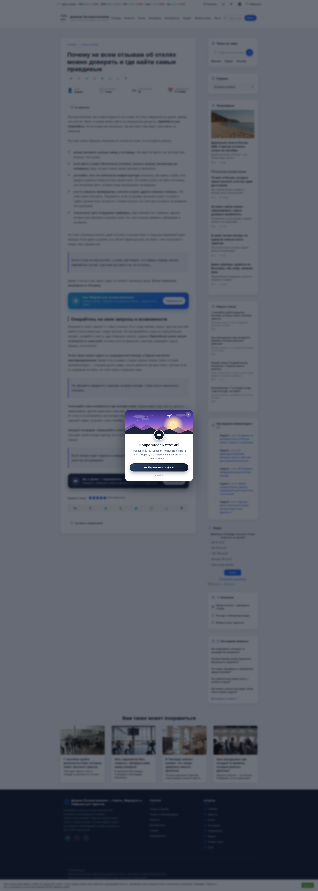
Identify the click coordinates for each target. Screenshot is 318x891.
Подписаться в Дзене (161, 467)
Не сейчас (159, 475)
